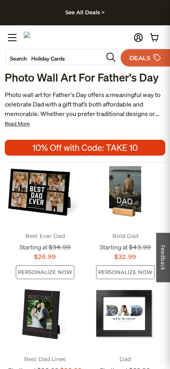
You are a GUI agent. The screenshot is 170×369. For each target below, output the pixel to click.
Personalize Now (45, 272)
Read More (17, 123)
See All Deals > (85, 12)
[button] (138, 37)
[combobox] (54, 57)
